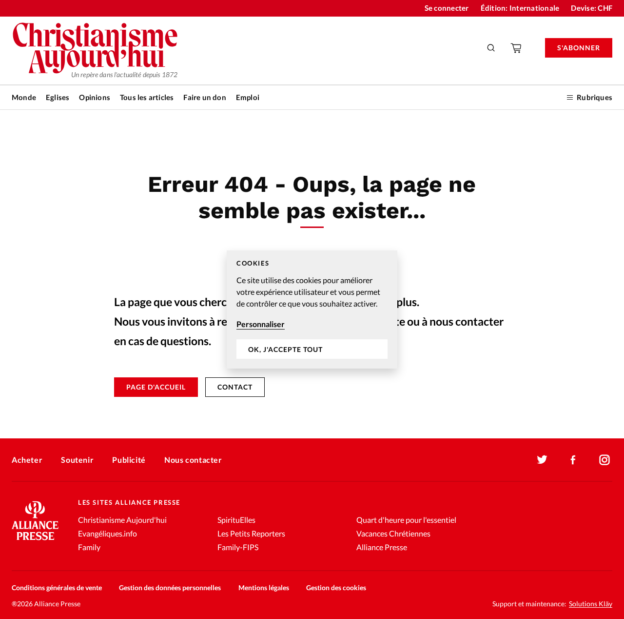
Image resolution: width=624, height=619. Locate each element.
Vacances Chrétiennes (393, 533)
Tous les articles (147, 97)
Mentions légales (263, 587)
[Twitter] (542, 460)
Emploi (247, 97)
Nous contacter (193, 459)
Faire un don (204, 97)
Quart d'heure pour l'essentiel (406, 519)
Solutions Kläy (590, 603)
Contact (235, 387)
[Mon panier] (517, 47)
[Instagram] (604, 460)
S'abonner (578, 47)
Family (89, 547)
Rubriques (594, 97)
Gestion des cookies (336, 587)
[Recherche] (491, 48)
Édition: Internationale (520, 7)
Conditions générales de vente (57, 587)
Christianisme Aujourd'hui (122, 519)
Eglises (57, 97)
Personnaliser (260, 324)
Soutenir (77, 459)
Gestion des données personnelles (170, 587)
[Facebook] (573, 460)
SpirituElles (236, 519)
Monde (24, 97)
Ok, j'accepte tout (285, 349)
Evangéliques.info (107, 533)
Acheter (27, 459)
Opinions (94, 97)
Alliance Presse (381, 547)
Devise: (591, 7)
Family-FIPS (237, 547)
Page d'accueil (156, 387)
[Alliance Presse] (35, 541)
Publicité (128, 459)
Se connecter (447, 7)
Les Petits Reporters (251, 533)
